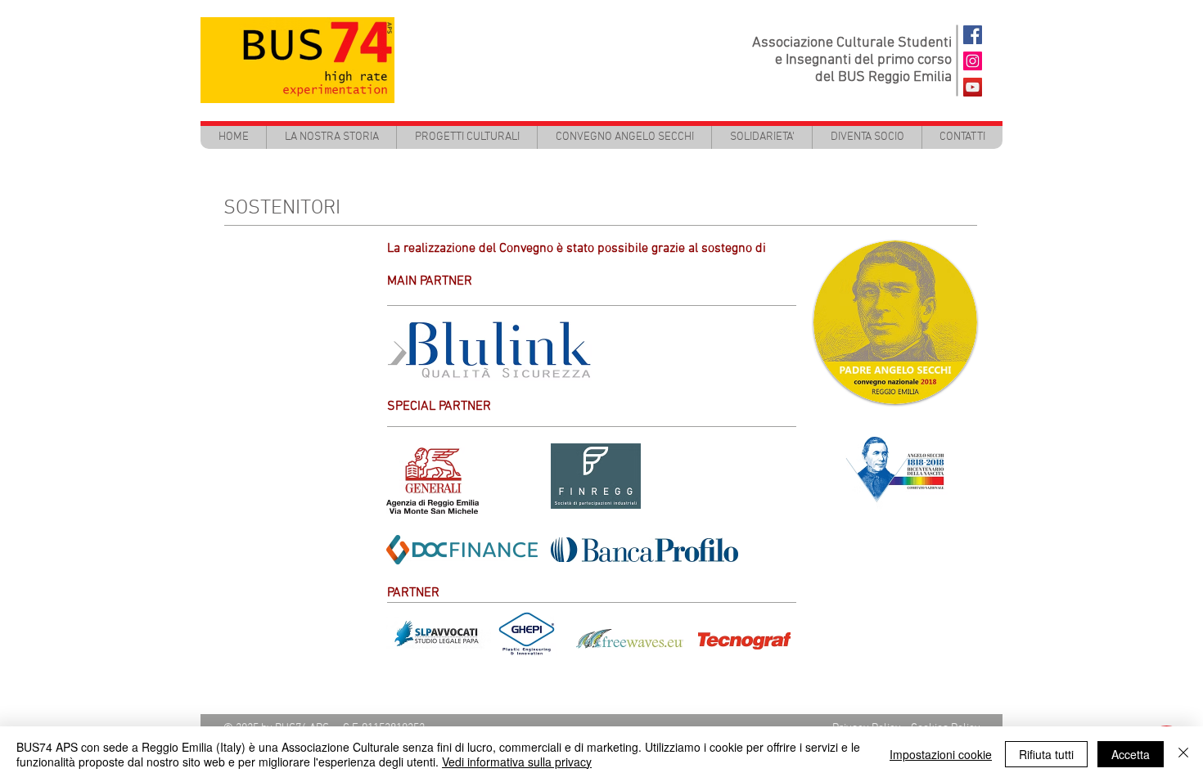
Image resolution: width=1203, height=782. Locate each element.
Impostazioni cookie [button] (941, 754)
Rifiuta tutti (1046, 754)
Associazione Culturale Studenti (852, 43)
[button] (466, 137)
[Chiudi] (1183, 754)
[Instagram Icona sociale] (972, 61)
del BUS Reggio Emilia (883, 77)
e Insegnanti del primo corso (863, 60)
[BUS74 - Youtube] (972, 87)
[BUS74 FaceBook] (972, 34)
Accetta (1130, 754)
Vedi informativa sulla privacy (517, 761)
